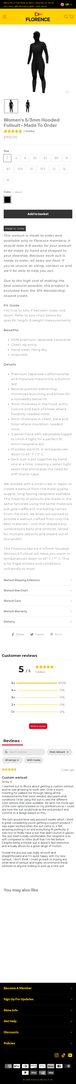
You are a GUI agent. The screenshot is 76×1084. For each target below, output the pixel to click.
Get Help (10, 1021)
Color (13, 192)
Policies (9, 1043)
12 (54, 169)
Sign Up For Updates (19, 999)
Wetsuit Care (12, 600)
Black (7, 199)
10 (31, 169)
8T (8, 169)
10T (43, 169)
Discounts (11, 1032)
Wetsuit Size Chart (16, 590)
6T (46, 158)
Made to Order (15, 228)
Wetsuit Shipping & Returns (22, 580)
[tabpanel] (38, 811)
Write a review (38, 726)
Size (6, 151)
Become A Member (18, 988)
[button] (38, 682)
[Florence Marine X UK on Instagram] (57, 1054)
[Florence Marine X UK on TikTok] (63, 1054)
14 (64, 169)
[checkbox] (33, 760)
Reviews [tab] (12, 741)
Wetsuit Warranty (15, 611)
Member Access (16, 942)
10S (20, 169)
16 (7, 180)
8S (57, 158)
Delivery (9, 621)
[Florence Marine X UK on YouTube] (70, 1054)
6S (35, 158)
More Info (11, 1010)
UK (67, 4)
